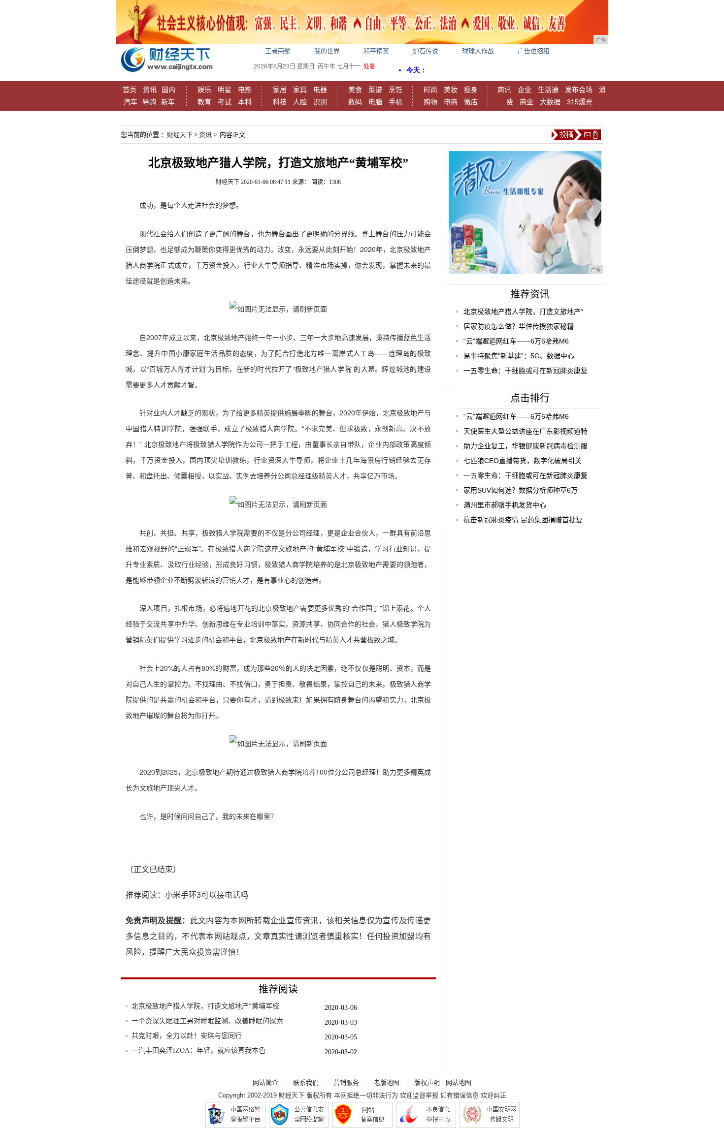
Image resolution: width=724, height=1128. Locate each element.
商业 (526, 102)
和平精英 (376, 51)
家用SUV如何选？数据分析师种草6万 (520, 490)
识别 (320, 102)
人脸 (300, 102)
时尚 (430, 90)
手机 (395, 102)
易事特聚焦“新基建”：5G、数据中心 (518, 356)
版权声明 (427, 1082)
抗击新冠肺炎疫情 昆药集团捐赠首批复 (523, 520)
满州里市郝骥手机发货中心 (504, 505)
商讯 (504, 90)
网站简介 (265, 1082)
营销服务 (346, 1082)
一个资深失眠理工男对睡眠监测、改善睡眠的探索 (207, 1021)
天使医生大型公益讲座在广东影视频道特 (525, 431)
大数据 (550, 102)
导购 (149, 102)
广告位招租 (534, 51)
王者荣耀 (278, 51)
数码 (355, 102)
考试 (224, 102)
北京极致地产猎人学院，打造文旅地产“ (523, 311)
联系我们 (306, 1082)
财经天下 (180, 134)
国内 (168, 90)
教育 (204, 102)
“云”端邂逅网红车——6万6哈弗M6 (516, 341)
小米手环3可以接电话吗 (206, 895)
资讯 (150, 90)
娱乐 (204, 90)
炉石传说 (425, 51)
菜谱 (375, 90)
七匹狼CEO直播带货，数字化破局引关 (522, 461)
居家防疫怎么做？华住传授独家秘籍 (518, 326)
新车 (168, 102)
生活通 (548, 90)
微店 (471, 102)
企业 (524, 90)
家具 (300, 90)
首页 (129, 90)
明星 (224, 90)
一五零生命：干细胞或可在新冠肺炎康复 (525, 371)
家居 (280, 90)
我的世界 (327, 51)
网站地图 (458, 1082)
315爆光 (579, 102)
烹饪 (395, 90)
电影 (245, 90)
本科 (245, 102)
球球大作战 (478, 51)
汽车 (130, 102)
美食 (355, 90)
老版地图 (386, 1082)
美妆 (451, 90)
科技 (280, 102)
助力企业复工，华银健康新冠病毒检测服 (525, 446)
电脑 (375, 102)
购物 (430, 102)
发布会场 (578, 90)
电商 (451, 102)
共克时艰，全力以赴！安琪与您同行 (187, 1035)
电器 (320, 90)
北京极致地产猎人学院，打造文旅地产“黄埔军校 (205, 1006)
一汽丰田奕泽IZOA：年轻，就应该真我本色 (198, 1050)
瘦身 (471, 90)
